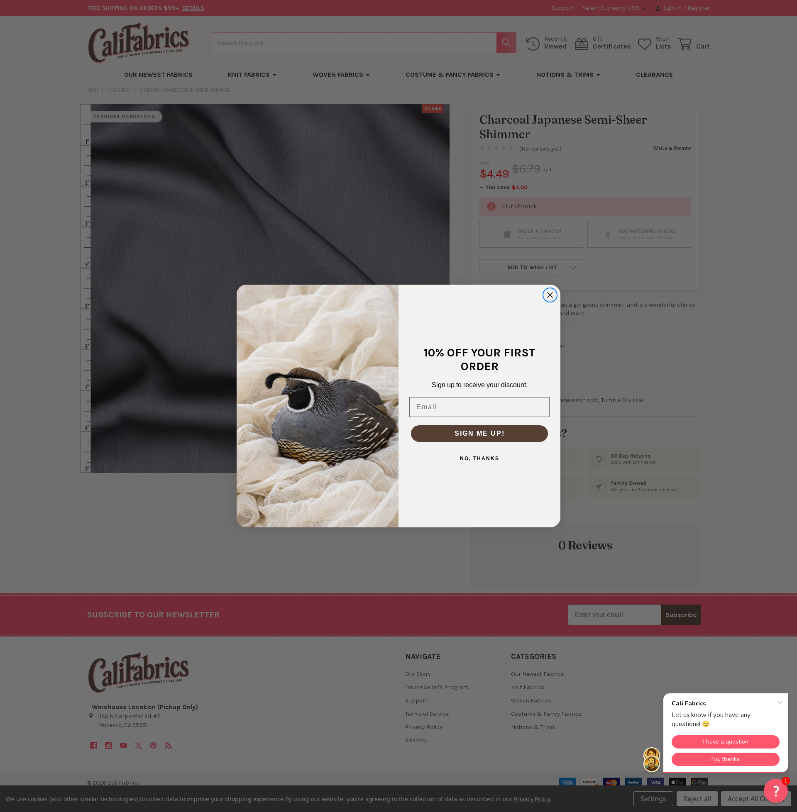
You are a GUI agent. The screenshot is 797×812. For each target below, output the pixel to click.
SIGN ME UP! (480, 433)
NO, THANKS (479, 458)
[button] (776, 791)
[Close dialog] (550, 295)
